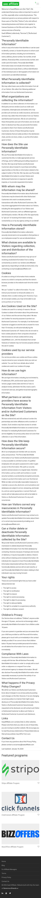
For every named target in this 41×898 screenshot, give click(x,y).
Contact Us (5, 881)
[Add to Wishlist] (38, 783)
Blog (3, 865)
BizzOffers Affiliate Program (12, 847)
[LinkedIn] (2, 893)
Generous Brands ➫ (10, 888)
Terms (4, 873)
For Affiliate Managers (9, 869)
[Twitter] (10, 893)
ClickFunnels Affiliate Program (13, 815)
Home (4, 861)
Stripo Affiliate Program (10, 783)
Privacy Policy (6, 877)
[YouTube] (6, 893)
